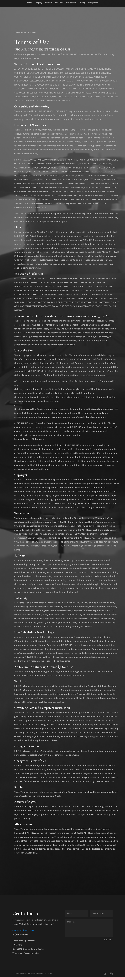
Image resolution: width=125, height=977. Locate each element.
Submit (107, 940)
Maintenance (71, 3)
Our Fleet (59, 3)
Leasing (82, 3)
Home (29, 3)
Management (93, 3)
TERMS (50, 973)
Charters (48, 3)
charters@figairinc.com (23, 930)
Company (38, 3)
